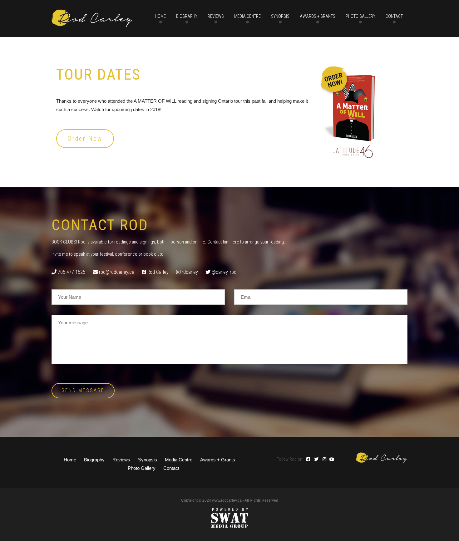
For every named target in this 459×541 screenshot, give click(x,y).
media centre (247, 16)
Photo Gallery (360, 16)
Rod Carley (158, 272)
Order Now (85, 138)
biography (186, 16)
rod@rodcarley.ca (116, 272)
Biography (94, 459)
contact (394, 16)
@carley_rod (224, 272)
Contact (171, 468)
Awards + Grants (317, 16)
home (160, 16)
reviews (216, 16)
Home (70, 459)
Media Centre (178, 459)
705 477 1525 (71, 272)
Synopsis (280, 16)
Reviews (121, 459)
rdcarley (190, 272)
